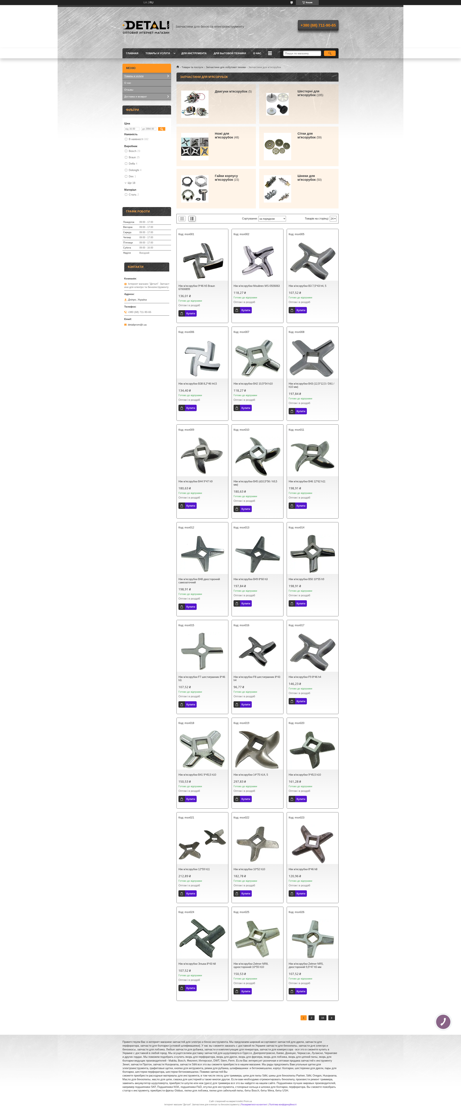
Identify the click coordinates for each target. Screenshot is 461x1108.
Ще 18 (131, 182)
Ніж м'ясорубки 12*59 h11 (194, 869)
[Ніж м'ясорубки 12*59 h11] (202, 844)
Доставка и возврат (135, 96)
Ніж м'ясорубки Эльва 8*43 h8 (197, 963)
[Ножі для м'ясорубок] (194, 146)
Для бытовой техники (230, 53)
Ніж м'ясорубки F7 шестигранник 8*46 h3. (201, 678)
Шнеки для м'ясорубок (306, 177)
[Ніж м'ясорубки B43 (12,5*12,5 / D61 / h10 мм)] (313, 358)
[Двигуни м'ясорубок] (194, 104)
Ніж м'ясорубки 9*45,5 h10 (305, 774)
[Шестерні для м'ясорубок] (277, 104)
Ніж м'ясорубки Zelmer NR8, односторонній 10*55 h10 (251, 965)
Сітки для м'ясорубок (306, 135)
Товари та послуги (192, 67)
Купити (190, 313)
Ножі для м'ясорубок (224, 135)
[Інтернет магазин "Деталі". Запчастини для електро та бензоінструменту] (145, 27)
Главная (132, 53)
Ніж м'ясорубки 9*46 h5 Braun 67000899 (196, 287)
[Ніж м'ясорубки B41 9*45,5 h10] (202, 750)
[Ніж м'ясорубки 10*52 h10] (257, 844)
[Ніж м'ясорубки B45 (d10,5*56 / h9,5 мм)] (257, 456)
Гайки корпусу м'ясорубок (226, 177)
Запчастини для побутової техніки (226, 67)
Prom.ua (248, 1101)
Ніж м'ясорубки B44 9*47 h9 (195, 481)
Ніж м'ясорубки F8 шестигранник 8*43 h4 (257, 678)
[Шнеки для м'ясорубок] (277, 188)
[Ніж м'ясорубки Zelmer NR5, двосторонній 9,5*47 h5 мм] (313, 939)
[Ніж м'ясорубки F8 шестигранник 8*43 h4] (257, 652)
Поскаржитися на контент (254, 1104)
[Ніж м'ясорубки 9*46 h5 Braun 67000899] (202, 261)
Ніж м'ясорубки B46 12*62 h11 (307, 481)
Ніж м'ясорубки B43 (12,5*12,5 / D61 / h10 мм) (311, 385)
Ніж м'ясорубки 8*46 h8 (303, 869)
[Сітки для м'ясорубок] (277, 146)
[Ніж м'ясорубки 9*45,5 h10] (313, 750)
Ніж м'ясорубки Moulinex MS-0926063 (257, 285)
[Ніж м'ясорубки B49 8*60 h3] (257, 554)
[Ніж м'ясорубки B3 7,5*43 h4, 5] (313, 261)
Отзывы (128, 89)
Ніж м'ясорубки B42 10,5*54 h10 (253, 383)
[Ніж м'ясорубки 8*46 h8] (313, 844)
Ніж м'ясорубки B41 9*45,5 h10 (197, 774)
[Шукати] (330, 53)
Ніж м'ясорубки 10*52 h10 (249, 869)
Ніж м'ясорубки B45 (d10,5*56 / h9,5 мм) (255, 483)
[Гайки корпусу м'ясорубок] (194, 188)
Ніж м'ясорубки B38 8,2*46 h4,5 (197, 383)
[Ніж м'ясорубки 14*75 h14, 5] (257, 750)
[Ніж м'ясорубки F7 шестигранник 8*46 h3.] (202, 652)
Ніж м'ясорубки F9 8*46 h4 (305, 676)
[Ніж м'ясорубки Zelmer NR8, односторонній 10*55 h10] (257, 939)
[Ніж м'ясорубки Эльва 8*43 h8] (202, 939)
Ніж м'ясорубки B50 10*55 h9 (306, 579)
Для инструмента (194, 53)
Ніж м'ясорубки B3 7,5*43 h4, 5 (307, 285)
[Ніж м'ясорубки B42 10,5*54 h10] (257, 358)
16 (322, 1017)
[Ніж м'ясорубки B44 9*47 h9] (202, 456)
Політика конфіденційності (283, 1104)
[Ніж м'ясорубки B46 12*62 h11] (313, 456)
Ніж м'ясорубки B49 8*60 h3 (251, 579)
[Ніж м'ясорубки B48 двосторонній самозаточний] (202, 554)
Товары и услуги (158, 53)
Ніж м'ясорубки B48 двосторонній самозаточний (199, 581)
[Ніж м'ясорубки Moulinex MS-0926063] (257, 261)
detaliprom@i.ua (137, 324)
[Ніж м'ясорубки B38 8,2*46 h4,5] (202, 358)
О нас (257, 53)
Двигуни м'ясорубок (231, 91)
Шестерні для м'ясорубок (308, 93)
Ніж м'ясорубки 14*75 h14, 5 (251, 774)
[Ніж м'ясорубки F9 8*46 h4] (313, 652)
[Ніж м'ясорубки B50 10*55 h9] (313, 554)
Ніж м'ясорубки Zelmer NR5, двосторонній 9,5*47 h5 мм (306, 965)
